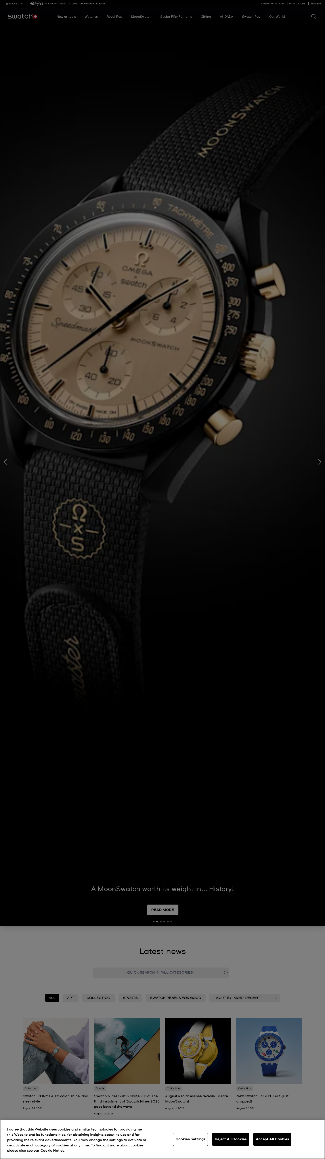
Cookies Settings (191, 1139)
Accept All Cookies (272, 1139)
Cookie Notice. (52, 1150)
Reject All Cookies (231, 1139)
